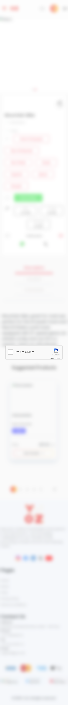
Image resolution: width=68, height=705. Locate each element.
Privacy (52, 358)
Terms (58, 358)
